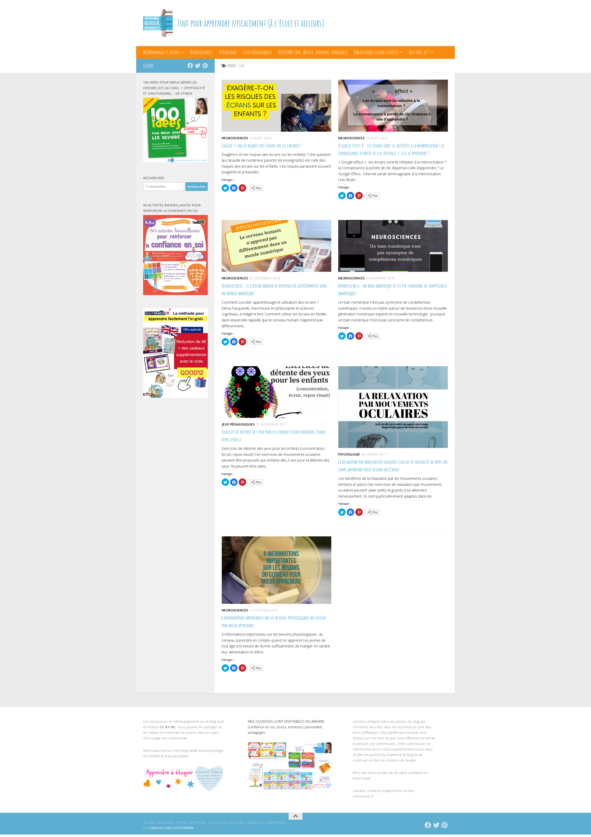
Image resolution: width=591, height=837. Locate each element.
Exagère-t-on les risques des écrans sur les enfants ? (262, 145)
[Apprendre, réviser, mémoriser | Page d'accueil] (158, 23)
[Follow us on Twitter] (197, 65)
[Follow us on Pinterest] (205, 65)
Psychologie (228, 52)
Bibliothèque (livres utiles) (376, 52)
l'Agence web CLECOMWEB (171, 827)
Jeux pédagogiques (257, 52)
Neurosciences (201, 52)
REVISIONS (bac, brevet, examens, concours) (312, 52)
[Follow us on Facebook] (190, 65)
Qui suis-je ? (419, 52)
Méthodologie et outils (161, 52)
